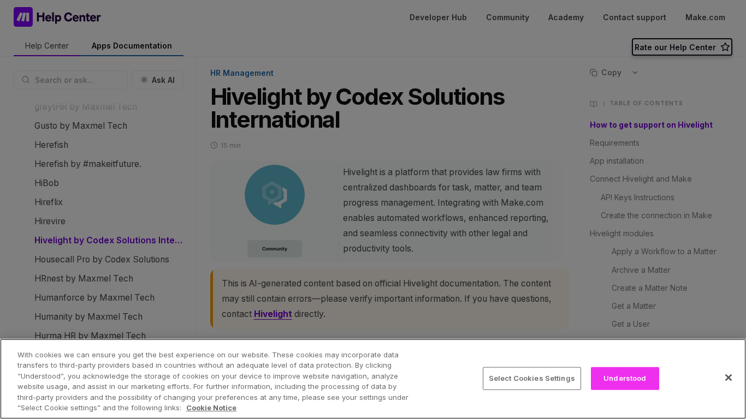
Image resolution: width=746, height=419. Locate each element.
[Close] (729, 378)
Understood (624, 378)
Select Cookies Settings (532, 378)
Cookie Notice (211, 407)
